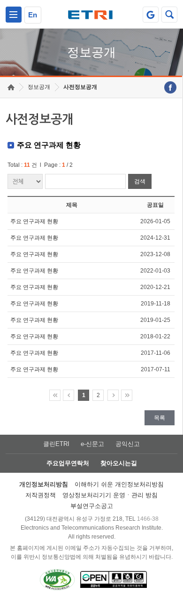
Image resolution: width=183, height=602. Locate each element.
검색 (139, 181)
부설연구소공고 (91, 505)
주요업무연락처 (67, 463)
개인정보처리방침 (43, 484)
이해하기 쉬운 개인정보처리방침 (119, 484)
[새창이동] (151, 15)
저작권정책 (40, 495)
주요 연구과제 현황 (34, 221)
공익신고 (127, 443)
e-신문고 (92, 443)
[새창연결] (170, 87)
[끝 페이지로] (126, 395)
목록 (159, 417)
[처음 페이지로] (55, 395)
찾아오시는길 (118, 463)
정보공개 (39, 87)
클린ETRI (56, 443)
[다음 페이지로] (113, 395)
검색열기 (169, 15)
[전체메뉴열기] (14, 15)
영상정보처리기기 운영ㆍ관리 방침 (110, 495)
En (32, 15)
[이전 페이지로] (68, 395)
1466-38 (148, 519)
